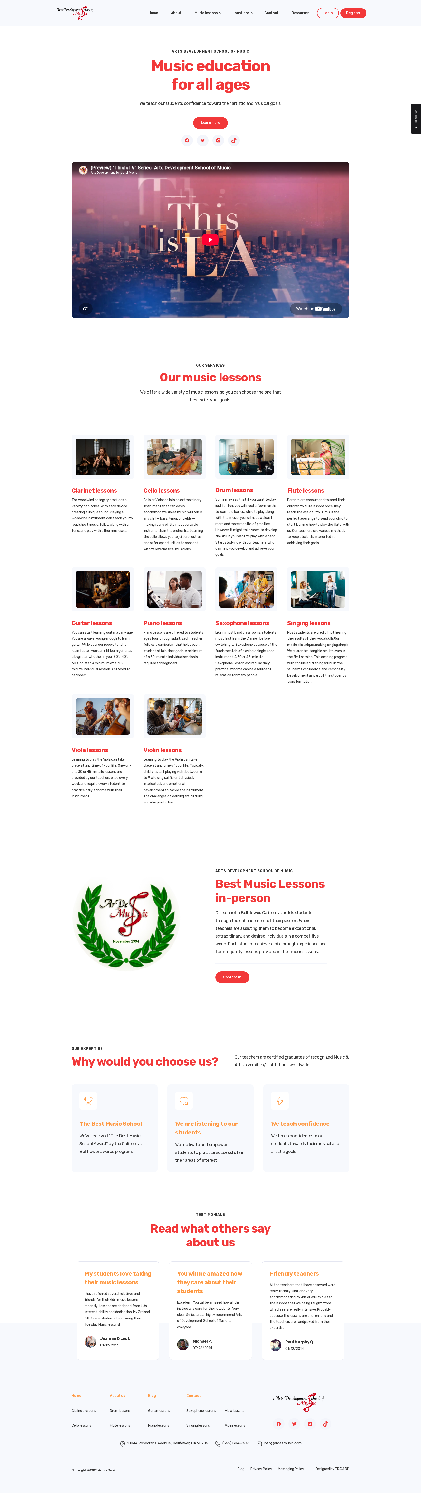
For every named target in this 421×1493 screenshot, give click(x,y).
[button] (207, 13)
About (176, 13)
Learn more (210, 123)
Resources (301, 13)
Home (153, 13)
